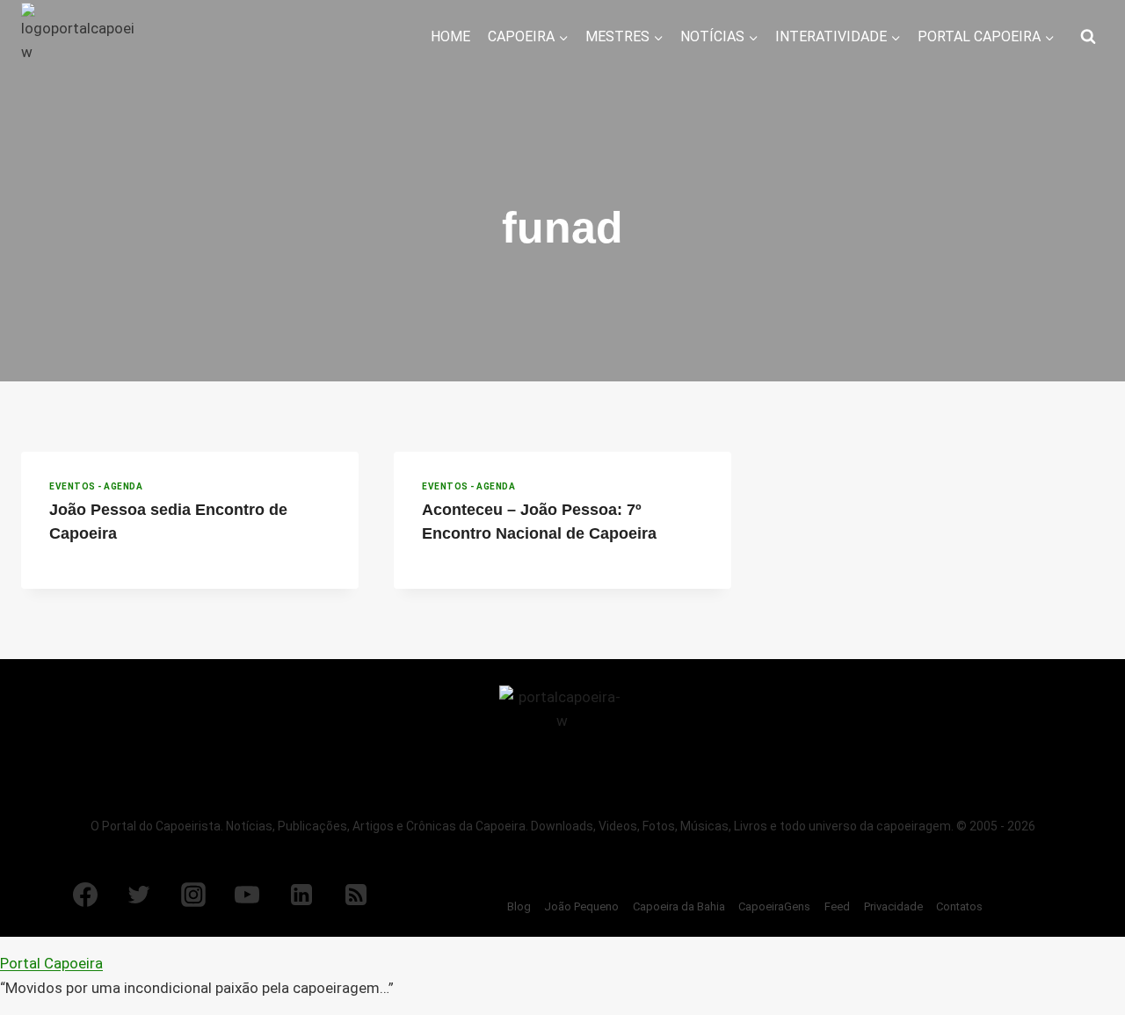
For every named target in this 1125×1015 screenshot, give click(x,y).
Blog (519, 906)
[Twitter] (138, 894)
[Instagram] (193, 894)
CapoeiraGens (774, 906)
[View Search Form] (1088, 37)
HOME (450, 36)
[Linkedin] (301, 894)
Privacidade (893, 906)
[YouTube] (247, 894)
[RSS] (356, 894)
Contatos (959, 906)
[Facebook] (85, 894)
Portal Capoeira (51, 963)
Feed (837, 906)
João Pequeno (581, 906)
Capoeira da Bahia (679, 906)
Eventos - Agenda (95, 486)
